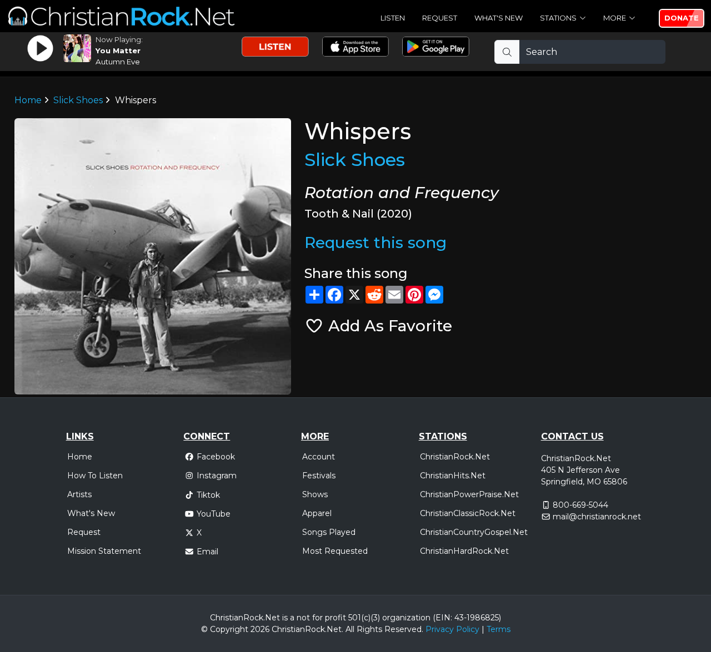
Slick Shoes (78, 100)
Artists (79, 494)
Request (439, 17)
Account (318, 457)
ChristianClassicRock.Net (467, 513)
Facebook (216, 457)
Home (28, 100)
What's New (498, 17)
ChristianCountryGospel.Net (474, 532)
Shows (315, 494)
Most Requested (335, 551)
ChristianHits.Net (452, 475)
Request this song (375, 242)
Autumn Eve (118, 61)
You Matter (118, 50)
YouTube (214, 514)
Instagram (217, 475)
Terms (498, 629)
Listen (392, 17)
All (350, 629)
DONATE (681, 17)
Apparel (317, 513)
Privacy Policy (452, 629)
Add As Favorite (388, 325)
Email (207, 551)
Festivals (319, 475)
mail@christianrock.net (597, 517)
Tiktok (208, 495)
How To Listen (95, 475)
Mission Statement (104, 551)
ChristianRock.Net (455, 457)
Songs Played (329, 532)
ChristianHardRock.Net (464, 551)
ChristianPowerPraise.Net (469, 494)
